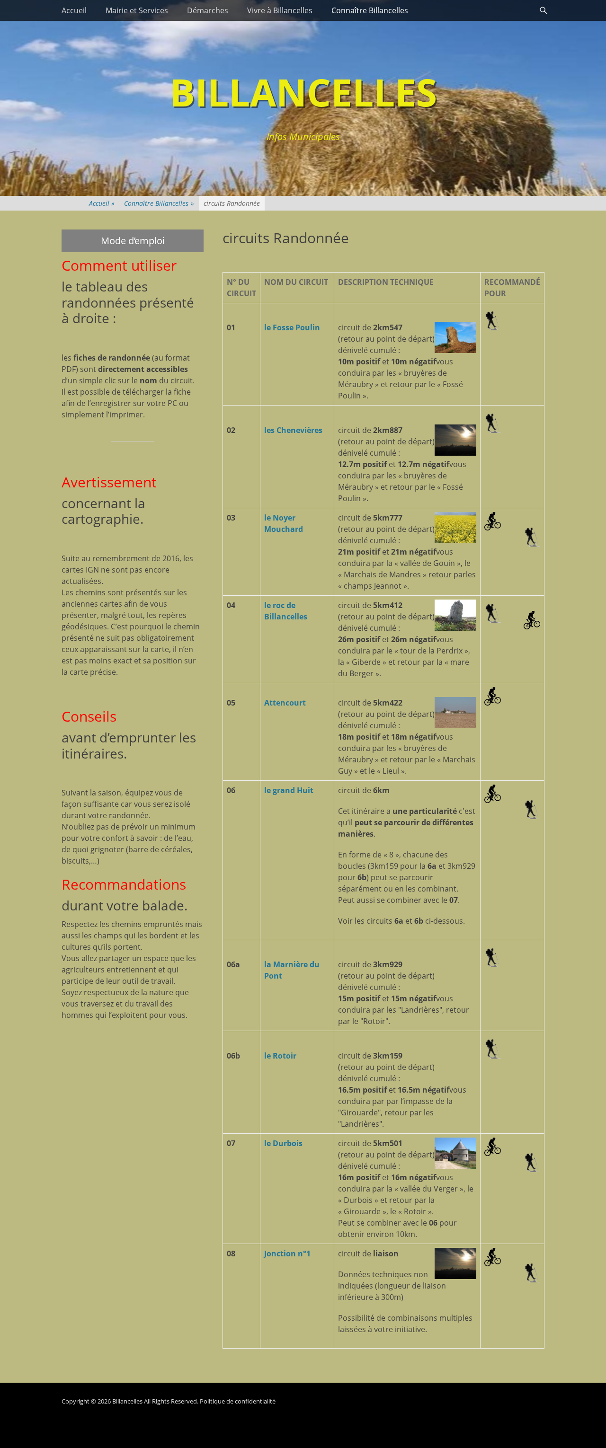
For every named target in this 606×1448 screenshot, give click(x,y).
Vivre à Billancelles (279, 10)
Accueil (74, 10)
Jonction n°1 (287, 1253)
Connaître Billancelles (369, 10)
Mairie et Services (137, 10)
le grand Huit (288, 790)
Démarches (207, 10)
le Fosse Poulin (292, 327)
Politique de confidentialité (238, 1401)
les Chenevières (293, 430)
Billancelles (303, 91)
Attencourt (285, 703)
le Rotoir (280, 1056)
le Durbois (283, 1143)
